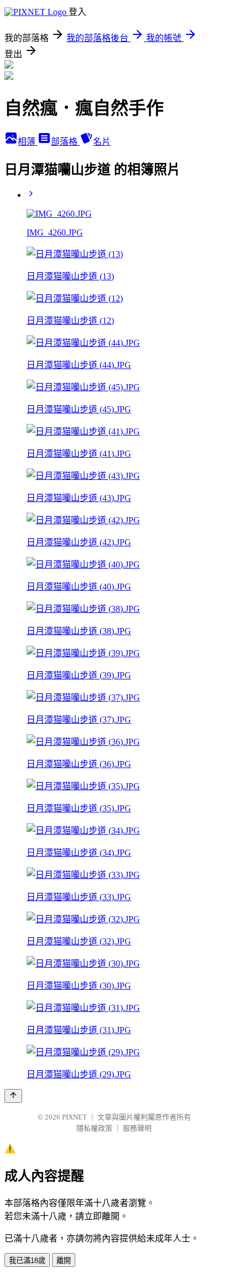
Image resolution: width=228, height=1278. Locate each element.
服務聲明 (137, 1128)
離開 (63, 1260)
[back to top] (13, 1096)
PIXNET (74, 1117)
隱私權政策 (94, 1128)
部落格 (65, 141)
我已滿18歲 (27, 1260)
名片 (102, 141)
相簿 (28, 141)
